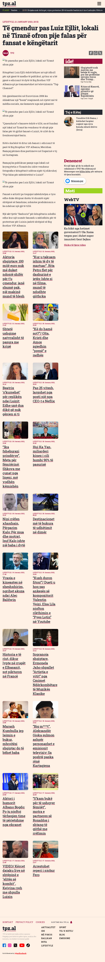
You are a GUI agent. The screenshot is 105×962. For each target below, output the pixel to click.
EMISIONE (64, 938)
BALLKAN (46, 938)
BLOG (62, 934)
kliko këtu (85, 171)
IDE (43, 931)
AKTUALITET (48, 927)
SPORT (62, 927)
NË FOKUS (46, 934)
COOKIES (40, 922)
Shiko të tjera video (75, 244)
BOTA (44, 942)
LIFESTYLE (47, 945)
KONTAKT (8, 922)
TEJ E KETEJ (66, 931)
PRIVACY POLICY (24, 922)
